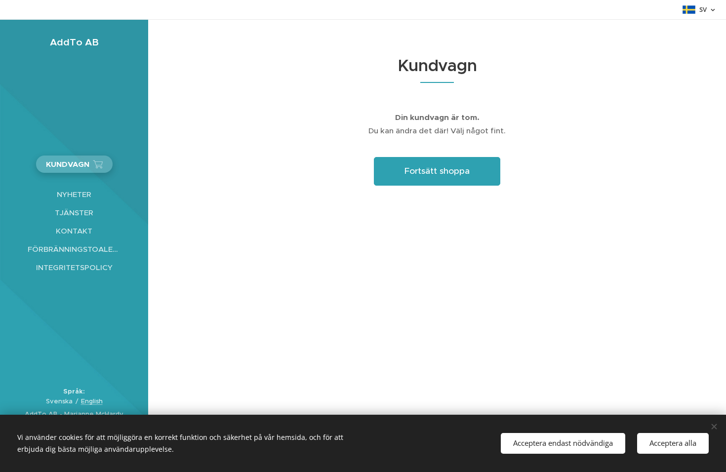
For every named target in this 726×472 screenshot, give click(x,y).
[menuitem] (74, 194)
